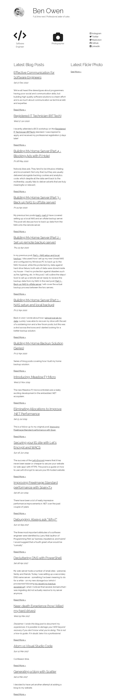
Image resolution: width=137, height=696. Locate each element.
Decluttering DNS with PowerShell (38, 558)
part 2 (45, 215)
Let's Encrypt (38, 460)
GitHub (95, 43)
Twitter (95, 36)
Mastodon (96, 40)
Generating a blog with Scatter (35, 672)
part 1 (38, 215)
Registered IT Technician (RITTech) (37, 116)
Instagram (96, 33)
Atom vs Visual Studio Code (33, 646)
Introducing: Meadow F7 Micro (35, 377)
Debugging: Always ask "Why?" (35, 519)
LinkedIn (95, 46)
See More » (76, 72)
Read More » (20, 110)
